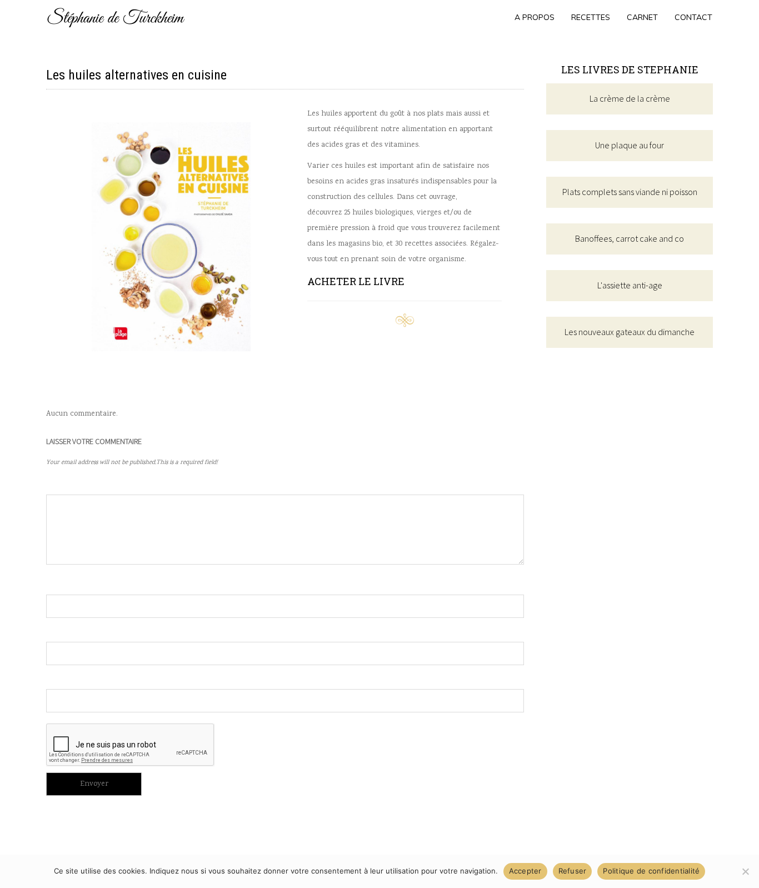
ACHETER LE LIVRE (356, 281)
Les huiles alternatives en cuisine (136, 75)
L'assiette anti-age (629, 285)
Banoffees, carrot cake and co (629, 238)
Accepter (525, 870)
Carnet (642, 17)
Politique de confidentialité (651, 870)
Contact (693, 17)
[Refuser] (745, 871)
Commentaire (72, 484)
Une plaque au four (629, 145)
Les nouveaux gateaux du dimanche (630, 331)
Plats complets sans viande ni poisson (629, 191)
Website (62, 678)
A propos (535, 17)
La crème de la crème (630, 98)
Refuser (572, 870)
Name (56, 584)
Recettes (590, 17)
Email (57, 631)
